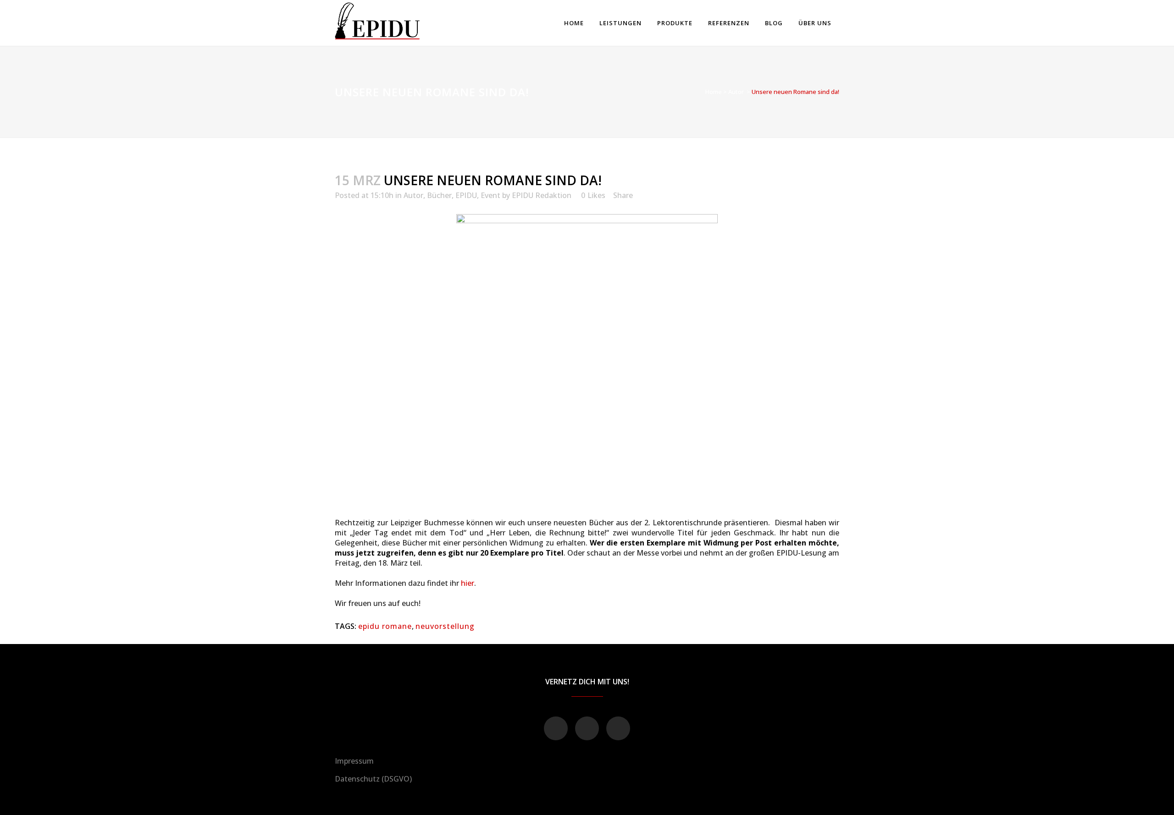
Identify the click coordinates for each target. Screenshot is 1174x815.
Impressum (354, 761)
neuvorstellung (445, 626)
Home (713, 92)
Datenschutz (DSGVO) (373, 779)
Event (490, 195)
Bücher (439, 195)
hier (467, 583)
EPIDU (466, 195)
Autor (736, 92)
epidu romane (385, 626)
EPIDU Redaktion (541, 195)
